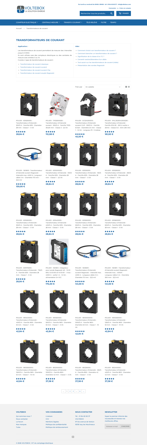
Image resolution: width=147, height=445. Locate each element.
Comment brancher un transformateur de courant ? (97, 53)
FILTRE (103, 22)
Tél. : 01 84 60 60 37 (82, 416)
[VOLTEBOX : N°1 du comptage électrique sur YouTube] (73, 437)
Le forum (19, 422)
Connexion (112, 8)
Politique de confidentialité (56, 424)
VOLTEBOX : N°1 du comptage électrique (37, 443)
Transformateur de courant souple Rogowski (37, 73)
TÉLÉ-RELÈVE (91, 22)
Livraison (49, 416)
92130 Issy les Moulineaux (85, 424)
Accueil (19, 28)
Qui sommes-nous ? (24, 416)
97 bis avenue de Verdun (84, 422)
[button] (21, 132)
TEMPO (113, 22)
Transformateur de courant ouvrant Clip (35, 70)
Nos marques (21, 424)
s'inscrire (125, 426)
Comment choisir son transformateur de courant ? (97, 50)
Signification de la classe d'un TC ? (91, 56)
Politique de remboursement (57, 427)
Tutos (18, 427)
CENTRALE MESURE (50, 22)
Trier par (78, 87)
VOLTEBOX (79, 419)
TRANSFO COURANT (72, 22)
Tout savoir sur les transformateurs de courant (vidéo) (98, 62)
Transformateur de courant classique (34, 64)
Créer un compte (125, 8)
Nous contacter (22, 419)
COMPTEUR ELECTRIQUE (26, 22)
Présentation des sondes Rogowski (91, 65)
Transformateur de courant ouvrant (33, 67)
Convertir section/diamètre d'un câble (92, 59)
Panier (125, 13)
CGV (47, 419)
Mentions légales (52, 422)
